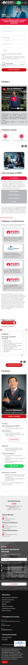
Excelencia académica (14, 198)
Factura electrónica (7, 637)
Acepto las (13, 568)
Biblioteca (4, 604)
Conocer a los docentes (14, 416)
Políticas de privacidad (7, 606)
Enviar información (14, 70)
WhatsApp (15, 466)
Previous (22, 146)
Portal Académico (6, 602)
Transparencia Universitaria (8, 608)
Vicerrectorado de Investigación (10, 597)
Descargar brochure (7, 322)
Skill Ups (14, 201)
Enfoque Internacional (14, 195)
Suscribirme (14, 584)
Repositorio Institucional (8, 599)
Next (25, 146)
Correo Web (4, 639)
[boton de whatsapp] (19, 2)
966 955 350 (7, 528)
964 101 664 (7, 536)
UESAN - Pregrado (6, 610)
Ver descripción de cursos (14, 365)
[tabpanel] (6, 138)
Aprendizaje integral (14, 191)
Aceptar (5, 662)
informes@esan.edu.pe (6, 630)
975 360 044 (7, 520)
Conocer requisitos (14, 439)
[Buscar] (26, 3)
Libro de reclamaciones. (8, 644)
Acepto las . (12, 54)
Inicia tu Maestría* (14, 178)
